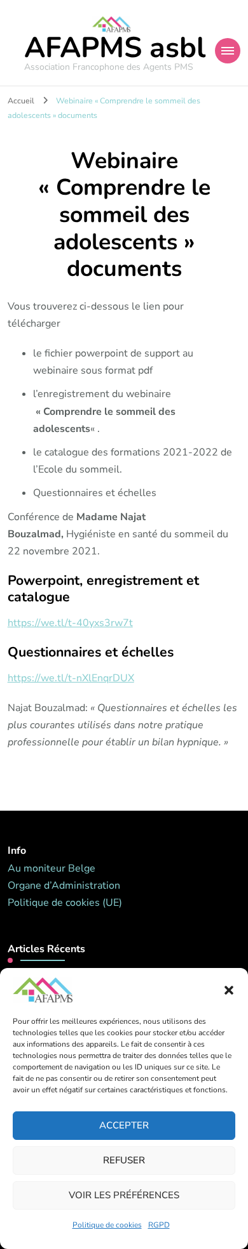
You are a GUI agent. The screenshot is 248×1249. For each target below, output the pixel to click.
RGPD (159, 1225)
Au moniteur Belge (51, 868)
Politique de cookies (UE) (65, 903)
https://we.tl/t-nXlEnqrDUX (71, 678)
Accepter (124, 1125)
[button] (229, 990)
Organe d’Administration (64, 886)
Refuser (124, 1160)
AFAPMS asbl (114, 48)
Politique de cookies (107, 1225)
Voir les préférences (124, 1195)
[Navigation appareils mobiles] (227, 50)
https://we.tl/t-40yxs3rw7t (70, 623)
